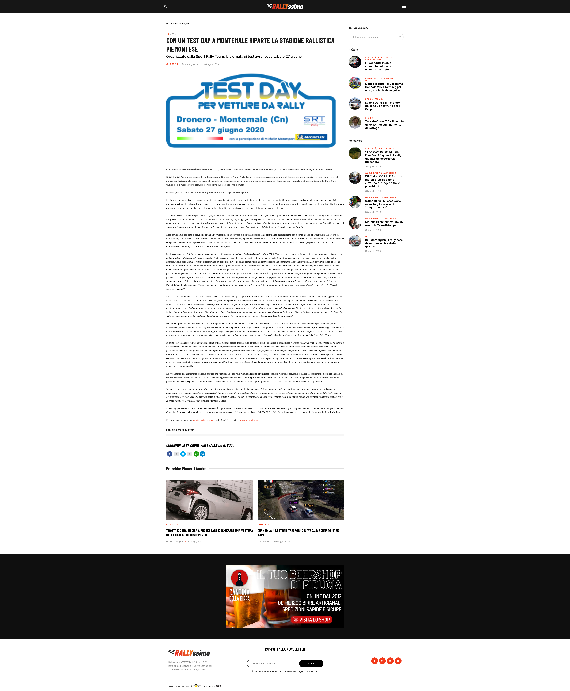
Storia (369, 118)
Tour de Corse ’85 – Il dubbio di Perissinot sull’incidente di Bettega (384, 124)
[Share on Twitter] (183, 454)
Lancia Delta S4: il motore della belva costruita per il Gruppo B (382, 106)
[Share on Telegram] (202, 454)
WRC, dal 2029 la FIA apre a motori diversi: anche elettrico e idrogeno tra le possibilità (384, 181)
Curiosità (172, 64)
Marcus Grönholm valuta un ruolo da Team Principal (384, 223)
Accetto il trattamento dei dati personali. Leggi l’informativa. (286, 671)
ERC (367, 80)
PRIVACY (397, 686)
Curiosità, (371, 57)
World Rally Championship (378, 58)
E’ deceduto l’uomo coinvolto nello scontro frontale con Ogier (380, 66)
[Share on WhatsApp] (196, 454)
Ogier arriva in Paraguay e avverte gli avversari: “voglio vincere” (383, 204)
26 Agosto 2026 (373, 166)
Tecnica (379, 99)
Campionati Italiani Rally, (380, 78)
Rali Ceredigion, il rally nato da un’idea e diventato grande (384, 243)
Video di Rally (386, 148)
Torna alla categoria (180, 23)
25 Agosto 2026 (373, 230)
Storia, (369, 99)
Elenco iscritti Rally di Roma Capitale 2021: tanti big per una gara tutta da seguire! (384, 87)
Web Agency (209, 686)
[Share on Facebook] (169, 454)
